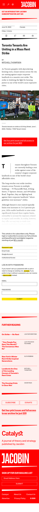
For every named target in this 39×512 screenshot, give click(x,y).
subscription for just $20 (12, 14)
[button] (4, 4)
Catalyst (5, 494)
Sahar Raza (28, 383)
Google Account (7, 254)
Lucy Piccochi (29, 342)
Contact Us (30, 494)
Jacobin (23, 12)
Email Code (6, 251)
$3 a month (18, 240)
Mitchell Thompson (11, 63)
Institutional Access (8, 258)
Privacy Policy (19, 498)
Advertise (6, 498)
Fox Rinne (27, 343)
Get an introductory (11, 12)
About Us (17, 494)
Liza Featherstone (30, 334)
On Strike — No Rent (10, 335)
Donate (28, 403)
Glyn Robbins (28, 356)
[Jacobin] (28, 4)
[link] (13, 4)
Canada (22, 27)
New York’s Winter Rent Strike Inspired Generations (10, 359)
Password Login (7, 247)
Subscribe (10, 403)
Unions (9, 31)
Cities (4, 31)
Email (4, 281)
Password (6, 290)
